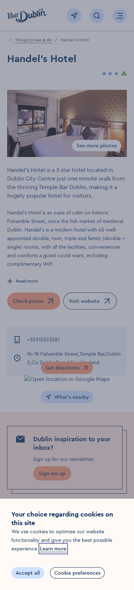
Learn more (53, 548)
